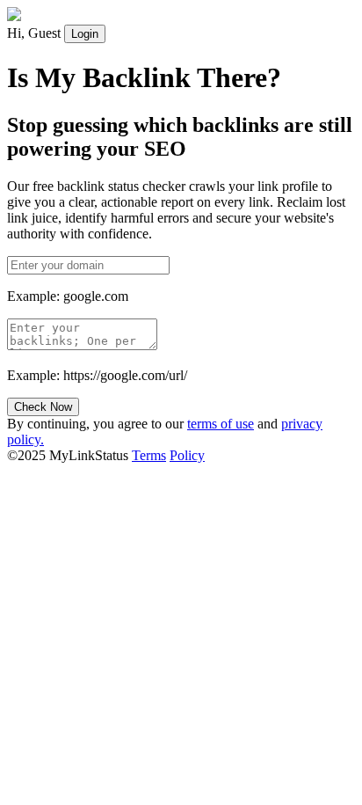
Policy (187, 455)
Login (84, 33)
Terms (149, 455)
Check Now (43, 406)
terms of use (220, 423)
